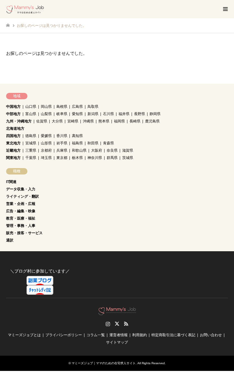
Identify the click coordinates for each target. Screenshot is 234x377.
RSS (126, 324)
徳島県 (30, 136)
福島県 (77, 143)
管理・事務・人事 (20, 226)
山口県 (30, 106)
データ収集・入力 (20, 189)
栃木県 (77, 158)
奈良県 (112, 150)
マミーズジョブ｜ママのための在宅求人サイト (104, 363)
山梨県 (46, 114)
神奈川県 (94, 158)
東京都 (61, 158)
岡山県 (46, 106)
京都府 (46, 150)
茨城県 (127, 158)
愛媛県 (46, 136)
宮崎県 (72, 121)
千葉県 (30, 158)
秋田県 (92, 143)
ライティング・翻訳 (22, 196)
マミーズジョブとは (24, 335)
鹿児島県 (152, 121)
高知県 (77, 136)
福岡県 (119, 121)
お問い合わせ (211, 335)
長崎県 (134, 121)
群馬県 (112, 158)
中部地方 (13, 114)
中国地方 (13, 106)
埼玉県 (46, 158)
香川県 (61, 136)
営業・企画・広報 (20, 204)
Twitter (117, 324)
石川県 (108, 114)
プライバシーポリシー (63, 335)
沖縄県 (88, 121)
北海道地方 (15, 128)
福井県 (124, 114)
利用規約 (139, 335)
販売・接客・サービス (24, 233)
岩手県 (61, 143)
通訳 (9, 240)
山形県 (46, 143)
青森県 (108, 143)
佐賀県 (41, 121)
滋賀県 (127, 150)
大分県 (57, 121)
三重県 (30, 150)
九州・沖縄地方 (19, 121)
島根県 (61, 106)
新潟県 (92, 114)
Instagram (108, 324)
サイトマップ (117, 342)
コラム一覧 (96, 335)
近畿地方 (13, 150)
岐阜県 (61, 114)
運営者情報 (118, 335)
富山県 (30, 114)
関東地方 (13, 158)
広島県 (77, 106)
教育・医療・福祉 (20, 218)
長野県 (139, 114)
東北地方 (13, 143)
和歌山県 (79, 150)
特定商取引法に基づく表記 (173, 335)
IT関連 (11, 182)
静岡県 (155, 114)
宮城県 (30, 143)
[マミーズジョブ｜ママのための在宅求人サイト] (25, 9)
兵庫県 (61, 150)
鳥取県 (92, 106)
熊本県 (103, 121)
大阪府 (96, 150)
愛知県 (77, 114)
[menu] (225, 9)
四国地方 (13, 136)
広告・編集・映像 (20, 211)
